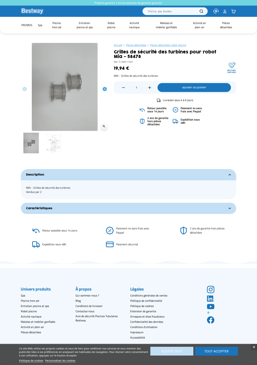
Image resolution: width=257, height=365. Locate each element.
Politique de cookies (142, 306)
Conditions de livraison (89, 306)
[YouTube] (210, 306)
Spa (23, 295)
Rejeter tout (171, 351)
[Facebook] (210, 320)
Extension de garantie (143, 311)
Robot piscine (29, 311)
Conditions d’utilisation (144, 327)
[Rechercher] (201, 11)
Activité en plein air (32, 327)
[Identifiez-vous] (224, 11)
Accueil (118, 45)
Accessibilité (137, 337)
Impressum (136, 332)
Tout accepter (216, 351)
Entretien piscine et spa (35, 306)
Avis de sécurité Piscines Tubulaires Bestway (97, 318)
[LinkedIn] (210, 298)
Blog (78, 301)
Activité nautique (31, 316)
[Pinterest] (210, 312)
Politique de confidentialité (146, 301)
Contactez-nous (85, 311)
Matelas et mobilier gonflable (38, 322)
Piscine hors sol (30, 301)
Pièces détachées (136, 45)
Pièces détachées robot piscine (168, 45)
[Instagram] (210, 289)
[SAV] (216, 11)
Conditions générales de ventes (148, 295)
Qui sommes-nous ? (87, 295)
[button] (233, 11)
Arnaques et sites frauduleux (147, 316)
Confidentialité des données (146, 322)
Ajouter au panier (194, 87)
